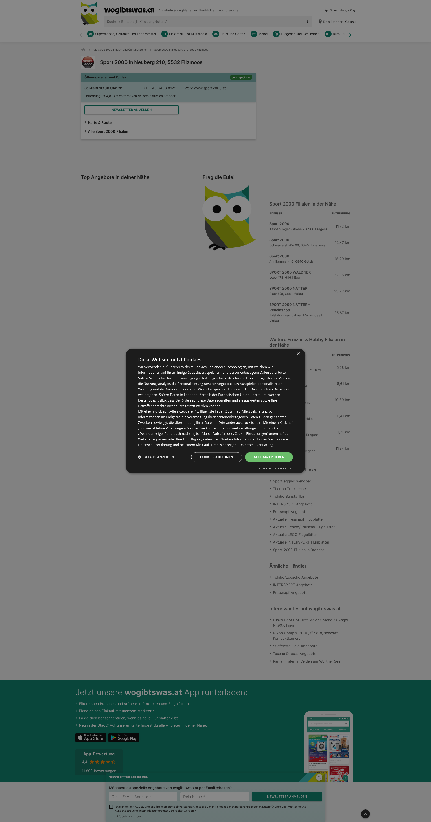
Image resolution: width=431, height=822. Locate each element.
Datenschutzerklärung (256, 444)
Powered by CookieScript (275, 468)
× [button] (298, 354)
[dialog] (215, 411)
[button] (156, 457)
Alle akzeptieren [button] (269, 457)
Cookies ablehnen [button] (216, 457)
